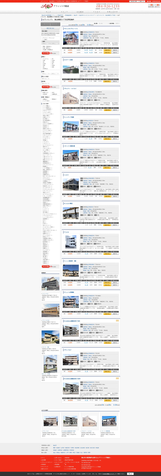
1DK (44, 60)
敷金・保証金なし (47, 46)
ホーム (43, 457)
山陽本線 (85, 34)
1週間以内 (54, 94)
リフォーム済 (47, 112)
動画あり (54, 99)
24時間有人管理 (47, 238)
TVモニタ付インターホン (50, 230)
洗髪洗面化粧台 (47, 204)
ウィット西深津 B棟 (70, 261)
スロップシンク (47, 191)
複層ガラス (46, 233)
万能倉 (77, 452)
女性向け (46, 127)
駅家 (89, 452)
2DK (53, 62)
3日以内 (45, 94)
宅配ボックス (47, 231)
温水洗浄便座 (47, 200)
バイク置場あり (47, 168)
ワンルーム (45, 58)
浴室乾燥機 (46, 199)
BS (44, 222)
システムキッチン (48, 184)
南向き (45, 243)
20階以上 (46, 263)
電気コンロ (46, 192)
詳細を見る (107, 50)
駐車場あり (46, 241)
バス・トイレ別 (47, 195)
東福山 (90, 34)
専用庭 (45, 140)
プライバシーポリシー (47, 462)
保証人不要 (46, 115)
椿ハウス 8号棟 (46, 373)
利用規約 (44, 464)
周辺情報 (57, 464)
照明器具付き (47, 163)
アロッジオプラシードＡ (71, 28)
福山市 (88, 32)
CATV (45, 223)
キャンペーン (47, 132)
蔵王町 (91, 120)
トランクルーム (47, 215)
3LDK (53, 65)
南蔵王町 (92, 32)
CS (44, 220)
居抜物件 (46, 251)
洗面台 (45, 202)
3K (52, 63)
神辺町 (97, 447)
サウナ (45, 207)
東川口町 (92, 447)
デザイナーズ (47, 110)
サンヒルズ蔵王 (68, 203)
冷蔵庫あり (46, 181)
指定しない (46, 92)
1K (52, 58)
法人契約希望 (47, 120)
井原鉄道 (72, 450)
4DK (53, 67)
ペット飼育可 (47, 107)
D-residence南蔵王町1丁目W (72, 378)
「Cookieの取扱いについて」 (108, 473)
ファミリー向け (47, 130)
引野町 (72, 447)
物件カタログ (45, 468)
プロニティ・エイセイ (70, 88)
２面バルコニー (47, 156)
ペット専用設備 (47, 109)
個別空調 (46, 253)
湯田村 (85, 452)
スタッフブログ (59, 462)
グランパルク (67, 350)
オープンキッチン (48, 194)
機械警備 (46, 161)
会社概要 (44, 460)
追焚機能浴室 (47, 197)
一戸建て (45, 39)
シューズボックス (48, 217)
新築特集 (67, 457)
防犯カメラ (46, 236)
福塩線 (84, 67)
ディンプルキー (47, 235)
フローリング (47, 135)
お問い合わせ (58, 457)
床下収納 (46, 212)
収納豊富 (46, 218)
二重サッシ (46, 151)
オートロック (47, 228)
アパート (45, 37)
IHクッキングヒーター (49, 176)
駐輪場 (45, 166)
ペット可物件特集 (69, 466)
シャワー (46, 209)
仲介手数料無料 (47, 133)
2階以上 (45, 254)
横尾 (88, 67)
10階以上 (46, 261)
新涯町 (58, 447)
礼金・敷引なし (47, 48)
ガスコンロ (46, 177)
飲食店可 (46, 246)
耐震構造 (46, 173)
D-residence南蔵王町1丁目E (72, 321)
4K (43, 67)
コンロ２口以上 (47, 179)
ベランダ (46, 141)
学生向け (46, 125)
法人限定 (46, 118)
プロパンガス (47, 148)
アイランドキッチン (48, 189)
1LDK (53, 60)
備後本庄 (63, 452)
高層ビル (46, 248)
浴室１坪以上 (47, 205)
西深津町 (92, 264)
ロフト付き (46, 136)
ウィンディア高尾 (69, 117)
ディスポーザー (47, 187)
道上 (81, 452)
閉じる (130, 473)
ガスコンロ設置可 (48, 123)
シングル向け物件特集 (70, 468)
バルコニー (46, 143)
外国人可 (46, 122)
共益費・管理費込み (48, 49)
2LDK (44, 63)
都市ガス (46, 146)
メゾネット (46, 138)
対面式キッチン (47, 186)
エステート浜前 (68, 59)
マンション (52, 37)
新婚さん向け (47, 128)
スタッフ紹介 (58, 460)
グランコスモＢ (45, 320)
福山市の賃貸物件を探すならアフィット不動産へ (96, 457)
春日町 (87, 447)
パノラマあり (46, 100)
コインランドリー (48, 164)
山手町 (62, 447)
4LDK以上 (45, 68)
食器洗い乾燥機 (47, 182)
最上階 (45, 256)
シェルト (66, 175)
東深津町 (92, 92)
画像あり (45, 99)
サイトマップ (45, 466)
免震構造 (46, 171)
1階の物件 (46, 259)
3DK (44, 65)
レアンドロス (45, 293)
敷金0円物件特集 (69, 460)
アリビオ (66, 232)
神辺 (74, 452)
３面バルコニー (47, 158)
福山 (90, 36)
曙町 (54, 447)
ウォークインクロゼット (49, 214)
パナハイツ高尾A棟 (69, 146)
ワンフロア (46, 250)
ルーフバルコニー (48, 145)
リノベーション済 (48, 114)
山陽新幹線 (86, 37)
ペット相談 (46, 105)
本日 (53, 92)
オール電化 (46, 150)
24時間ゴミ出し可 (48, 240)
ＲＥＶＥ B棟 (45, 347)
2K (43, 62)
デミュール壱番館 (69, 292)
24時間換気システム (48, 153)
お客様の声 (57, 466)
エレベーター (47, 154)
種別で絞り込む (50, 28)
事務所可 (46, 245)
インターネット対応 (48, 227)
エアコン (46, 210)
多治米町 (82, 447)
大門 (67, 452)
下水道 (45, 258)
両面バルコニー (47, 159)
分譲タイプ (46, 117)
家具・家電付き (47, 169)
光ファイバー (47, 225)
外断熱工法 (46, 174)
